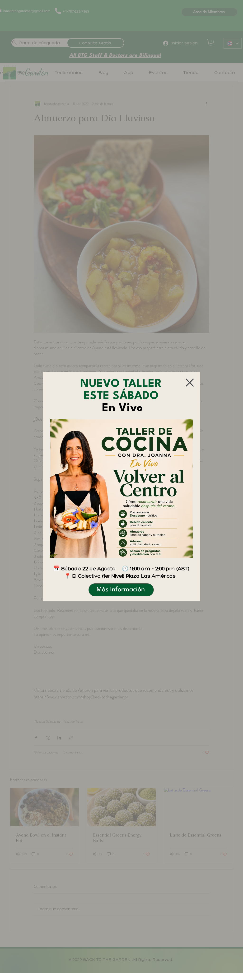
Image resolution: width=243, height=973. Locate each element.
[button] (190, 382)
